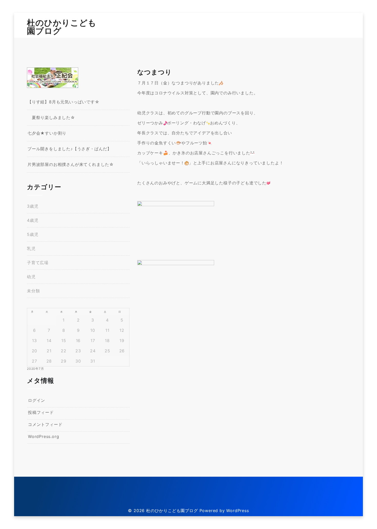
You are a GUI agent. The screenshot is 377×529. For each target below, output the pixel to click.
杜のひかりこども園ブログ (61, 27)
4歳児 (32, 220)
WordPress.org (43, 436)
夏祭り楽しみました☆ (51, 117)
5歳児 (32, 234)
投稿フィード (41, 412)
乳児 (31, 248)
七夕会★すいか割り (46, 133)
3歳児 (32, 206)
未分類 (33, 290)
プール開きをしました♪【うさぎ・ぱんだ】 (69, 148)
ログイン (36, 400)
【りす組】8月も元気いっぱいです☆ (63, 101)
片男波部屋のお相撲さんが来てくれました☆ (70, 164)
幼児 (31, 276)
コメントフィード (45, 424)
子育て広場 (37, 262)
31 (92, 361)
